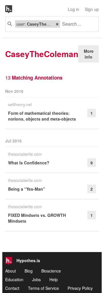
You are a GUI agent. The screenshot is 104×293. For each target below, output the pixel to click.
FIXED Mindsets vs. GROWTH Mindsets (37, 218)
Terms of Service (43, 288)
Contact (12, 288)
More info (89, 54)
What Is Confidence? (28, 163)
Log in (73, 9)
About (10, 271)
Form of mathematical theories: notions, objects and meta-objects (42, 116)
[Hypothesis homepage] (13, 9)
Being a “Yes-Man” (26, 189)
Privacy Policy (80, 288)
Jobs (36, 279)
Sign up (92, 9)
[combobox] (77, 24)
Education (14, 279)
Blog (29, 271)
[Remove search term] (57, 24)
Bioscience (51, 271)
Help (53, 279)
